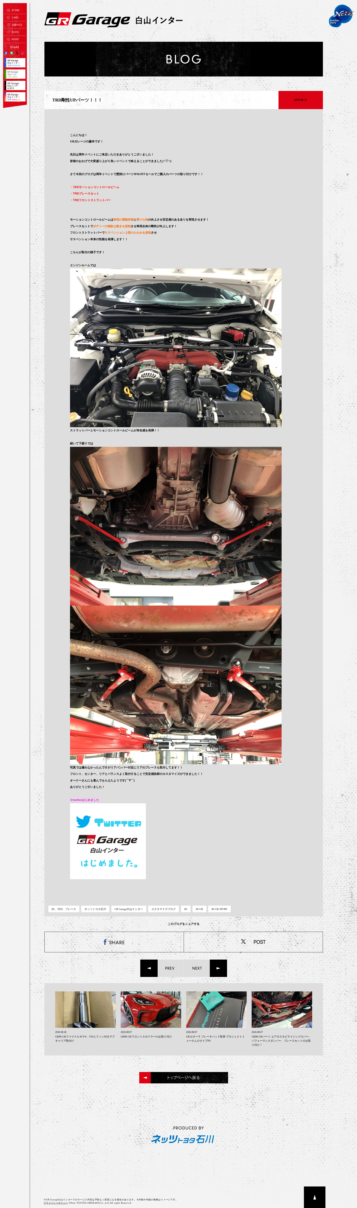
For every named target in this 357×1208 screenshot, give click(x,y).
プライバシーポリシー (56, 1203)
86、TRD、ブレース (64, 909)
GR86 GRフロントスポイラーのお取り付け (146, 1036)
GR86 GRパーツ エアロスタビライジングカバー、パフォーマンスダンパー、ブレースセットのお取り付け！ (282, 1040)
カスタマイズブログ (163, 909)
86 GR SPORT (219, 909)
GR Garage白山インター (129, 909)
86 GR (199, 909)
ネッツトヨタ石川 (95, 909)
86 (185, 909)
